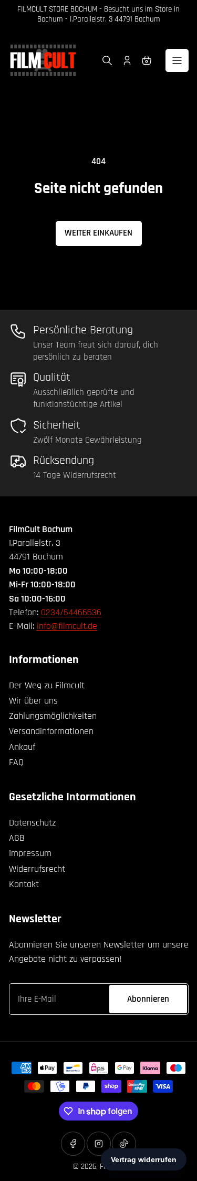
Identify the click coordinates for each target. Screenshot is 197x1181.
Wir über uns (33, 701)
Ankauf (22, 747)
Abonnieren (148, 999)
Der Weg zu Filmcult (47, 685)
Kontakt (24, 884)
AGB (17, 838)
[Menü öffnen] (177, 60)
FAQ (16, 762)
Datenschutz (32, 823)
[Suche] (107, 60)
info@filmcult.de (67, 626)
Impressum (30, 853)
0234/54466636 (71, 612)
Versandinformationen (51, 731)
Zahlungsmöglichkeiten (53, 716)
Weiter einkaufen (98, 233)
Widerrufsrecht (37, 869)
